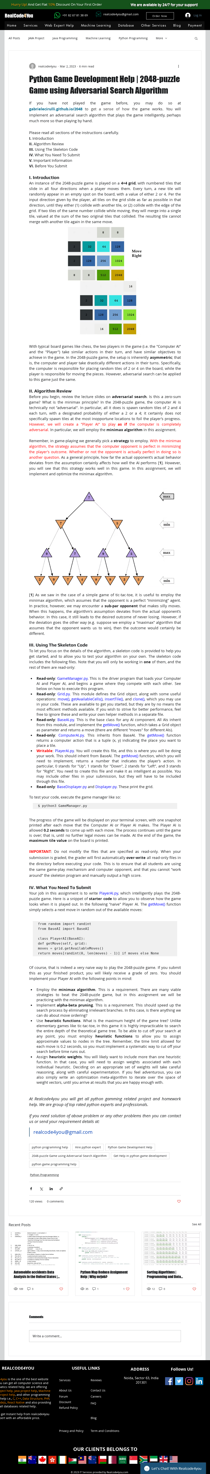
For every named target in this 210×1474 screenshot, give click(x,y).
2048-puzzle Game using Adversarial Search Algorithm (69, 1156)
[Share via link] (61, 1189)
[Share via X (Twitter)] (41, 1189)
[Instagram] (189, 1381)
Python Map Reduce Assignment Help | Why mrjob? (104, 1274)
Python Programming (133, 38)
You (29, 16)
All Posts (14, 38)
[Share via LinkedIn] (51, 1189)
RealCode (14, 16)
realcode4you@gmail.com (121, 14)
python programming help (50, 1147)
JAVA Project (36, 38)
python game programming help (54, 1164)
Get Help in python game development (140, 1156)
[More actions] (178, 66)
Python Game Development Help (130, 1147)
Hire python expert (88, 1147)
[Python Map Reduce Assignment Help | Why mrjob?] (105, 1248)
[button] (95, 25)
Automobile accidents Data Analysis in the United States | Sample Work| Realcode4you (36, 1274)
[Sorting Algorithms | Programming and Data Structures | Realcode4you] (171, 1248)
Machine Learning (98, 38)
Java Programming (65, 38)
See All (196, 1224)
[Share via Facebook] (31, 1189)
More (159, 38)
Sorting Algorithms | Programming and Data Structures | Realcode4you (166, 1274)
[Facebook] (169, 1381)
